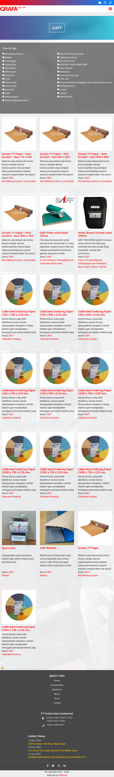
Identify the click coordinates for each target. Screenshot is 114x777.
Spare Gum (9, 548)
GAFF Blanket (48, 548)
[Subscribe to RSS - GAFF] (2, 668)
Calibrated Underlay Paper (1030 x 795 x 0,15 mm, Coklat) (94, 472)
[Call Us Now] (110, 2)
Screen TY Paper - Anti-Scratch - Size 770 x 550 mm (17, 157)
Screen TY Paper (88, 548)
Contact (57, 703)
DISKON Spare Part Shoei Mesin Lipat (46, 744)
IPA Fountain (10, 72)
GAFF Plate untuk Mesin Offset (54, 234)
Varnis (7, 93)
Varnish (63, 93)
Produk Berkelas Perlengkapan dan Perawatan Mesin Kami (86, 82)
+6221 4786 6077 (55, 724)
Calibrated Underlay (68, 57)
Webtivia (63, 775)
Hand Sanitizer (66, 68)
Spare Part (9, 90)
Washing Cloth (66, 97)
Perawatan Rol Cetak (69, 75)
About (57, 694)
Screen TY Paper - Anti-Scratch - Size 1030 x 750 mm (17, 236)
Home (57, 680)
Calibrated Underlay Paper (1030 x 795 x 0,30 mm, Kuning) (94, 393)
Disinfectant (10, 68)
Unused (63, 90)
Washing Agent (11, 97)
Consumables (57, 685)
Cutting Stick (10, 65)
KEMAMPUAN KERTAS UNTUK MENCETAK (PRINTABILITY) (57, 757)
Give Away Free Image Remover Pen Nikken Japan (52, 750)
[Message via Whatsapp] (105, 2)
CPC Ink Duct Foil (67, 61)
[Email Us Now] (100, 2)
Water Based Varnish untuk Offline (95, 234)
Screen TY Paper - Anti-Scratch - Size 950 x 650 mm (55, 157)
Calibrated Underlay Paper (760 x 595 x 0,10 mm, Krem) (56, 393)
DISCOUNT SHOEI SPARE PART (74, 65)
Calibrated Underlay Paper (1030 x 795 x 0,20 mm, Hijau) (56, 472)
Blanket (8, 57)
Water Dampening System (16, 100)
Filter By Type (9, 48)
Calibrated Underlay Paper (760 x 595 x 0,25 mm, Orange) (56, 314)
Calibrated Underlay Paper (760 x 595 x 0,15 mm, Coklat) (18, 393)
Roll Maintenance (67, 86)
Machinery (57, 689)
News (57, 698)
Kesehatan (9, 75)
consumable (10, 61)
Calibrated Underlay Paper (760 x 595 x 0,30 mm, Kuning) (18, 314)
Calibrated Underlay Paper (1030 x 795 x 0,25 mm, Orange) (18, 472)
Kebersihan (65, 72)
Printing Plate (11, 82)
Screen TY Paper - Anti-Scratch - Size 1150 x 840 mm (93, 157)
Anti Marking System (14, 54)
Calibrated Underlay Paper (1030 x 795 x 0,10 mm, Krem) (18, 630)
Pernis (7, 79)
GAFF (11, 178)
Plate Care (64, 79)
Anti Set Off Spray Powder (72, 54)
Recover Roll (10, 86)
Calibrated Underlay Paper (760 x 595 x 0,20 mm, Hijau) (94, 314)
